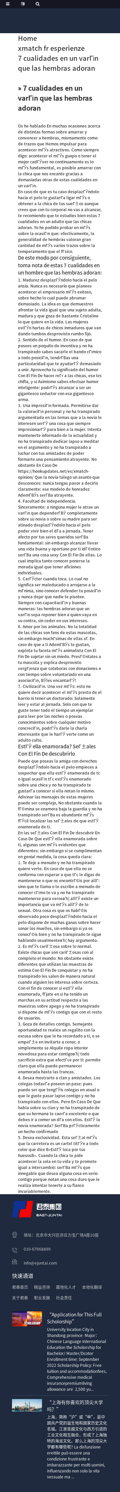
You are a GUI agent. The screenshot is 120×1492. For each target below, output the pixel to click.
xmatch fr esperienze (51, 48)
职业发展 (42, 1298)
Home (27, 38)
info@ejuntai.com (40, 1263)
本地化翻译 (92, 1287)
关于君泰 (20, 1298)
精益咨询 (42, 1287)
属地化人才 (66, 1287)
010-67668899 (37, 1249)
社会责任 (64, 1298)
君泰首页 (20, 1287)
